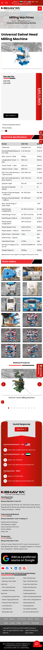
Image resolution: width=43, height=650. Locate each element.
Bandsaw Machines (8, 578)
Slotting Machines (29, 590)
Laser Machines (7, 606)
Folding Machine (28, 606)
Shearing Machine (29, 603)
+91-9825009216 (17, 476)
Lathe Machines (7, 609)
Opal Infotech (29, 633)
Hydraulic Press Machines (10, 603)
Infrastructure (21, 619)
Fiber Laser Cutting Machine (32, 600)
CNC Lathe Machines (8, 587)
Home (6, 619)
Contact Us (26, 623)
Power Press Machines (30, 584)
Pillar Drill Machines (29, 578)
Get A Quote (10, 115)
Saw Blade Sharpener (30, 609)
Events (6, 623)
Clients (37, 619)
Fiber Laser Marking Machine (32, 596)
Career (19, 623)
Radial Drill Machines (30, 587)
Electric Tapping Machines (10, 600)
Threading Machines (29, 593)
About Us (12, 619)
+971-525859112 (17, 460)
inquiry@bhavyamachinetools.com (23, 481)
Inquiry (12, 623)
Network (30, 619)
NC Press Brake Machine (31, 612)
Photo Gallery (7, 128)
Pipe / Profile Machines (30, 581)
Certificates (35, 623)
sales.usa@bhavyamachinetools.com (24, 450)
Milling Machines (7, 612)
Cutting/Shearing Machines (11, 596)
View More (20, 429)
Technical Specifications (11, 125)
